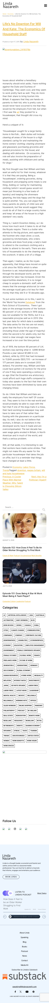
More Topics (41, 893)
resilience (18, 721)
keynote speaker (18, 685)
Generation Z (9, 665)
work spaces (9, 746)
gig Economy (9, 670)
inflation (7, 680)
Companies (8, 635)
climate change (17, 630)
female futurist (10, 655)
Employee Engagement (35, 645)
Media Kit (24, 965)
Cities (6, 630)
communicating (33, 630)
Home (4, 14)
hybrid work (26, 675)
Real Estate (8, 715)
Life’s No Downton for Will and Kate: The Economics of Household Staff (24, 29)
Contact (24, 960)
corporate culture (9, 601)
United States (33, 736)
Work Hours (32, 741)
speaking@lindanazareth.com (24, 986)
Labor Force (29, 467)
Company (18, 635)
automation (8, 620)
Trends (6, 470)
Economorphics (36, 640)
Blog (33, 620)
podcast (17, 556)
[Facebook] (4, 829)
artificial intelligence (17, 615)
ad (18, 112)
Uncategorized (25, 556)
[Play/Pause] (10, 916)
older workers (10, 705)
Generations (22, 665)
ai (4, 615)
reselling (7, 721)
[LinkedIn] (20, 829)
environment (9, 650)
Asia (31, 615)
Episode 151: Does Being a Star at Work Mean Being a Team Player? (22, 594)
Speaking (24, 937)
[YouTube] (26, 829)
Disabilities (22, 640)
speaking (7, 731)
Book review (8, 625)
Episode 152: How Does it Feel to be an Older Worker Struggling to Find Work (22, 548)
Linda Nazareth (30, 41)
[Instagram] (15, 829)
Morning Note (21, 700)
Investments (34, 680)
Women (6, 741)
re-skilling (32, 710)
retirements (9, 726)
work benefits (36, 556)
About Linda (24, 933)
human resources (11, 675)
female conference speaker (28, 650)
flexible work (25, 655)
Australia (40, 615)
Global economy (23, 670)
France (37, 655)
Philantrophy (9, 710)
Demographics (9, 640)
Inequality (38, 675)
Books (19, 625)
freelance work (10, 660)
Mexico (21, 695)
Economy (11, 14)
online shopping (25, 705)
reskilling (30, 721)
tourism (33, 731)
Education (18, 645)
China (36, 625)
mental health (9, 695)
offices (33, 700)
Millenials (31, 695)
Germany (34, 665)
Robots (19, 726)
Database (30, 302)
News (24, 956)
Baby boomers (22, 620)
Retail (39, 721)
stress (16, 731)
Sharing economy (33, 726)
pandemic (38, 705)
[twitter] (9, 829)
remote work (34, 715)
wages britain (34, 470)
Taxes (24, 731)
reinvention (21, 715)
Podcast (24, 951)
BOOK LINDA (11, 877)
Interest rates (20, 680)
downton (21, 470)
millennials (8, 700)
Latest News (21, 690)
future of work (8, 556)
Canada (28, 625)
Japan (6, 685)
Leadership (20, 601)
